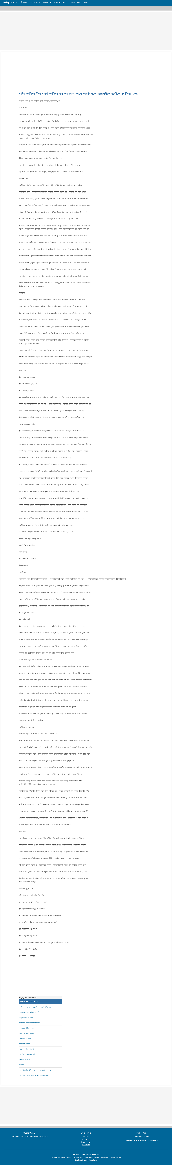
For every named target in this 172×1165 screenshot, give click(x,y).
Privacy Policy (86, 1142)
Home (24, 2)
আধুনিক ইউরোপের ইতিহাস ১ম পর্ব (28, 1012)
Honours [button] (46, 2)
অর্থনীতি (21, 1065)
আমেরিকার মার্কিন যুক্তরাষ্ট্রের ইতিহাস (29, 1023)
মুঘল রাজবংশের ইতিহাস (25, 1038)
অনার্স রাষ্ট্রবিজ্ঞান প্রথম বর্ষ (27, 1054)
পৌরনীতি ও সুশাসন (24, 1059)
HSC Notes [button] (34, 2)
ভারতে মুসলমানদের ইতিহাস (26, 1033)
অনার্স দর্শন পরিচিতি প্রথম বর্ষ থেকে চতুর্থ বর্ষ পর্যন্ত (34, 1075)
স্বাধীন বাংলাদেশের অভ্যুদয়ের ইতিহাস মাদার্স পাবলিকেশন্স (35, 1007)
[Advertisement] (73, 31)
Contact (86, 2)
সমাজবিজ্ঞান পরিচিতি (24, 1044)
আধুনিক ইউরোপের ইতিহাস (26, 1017)
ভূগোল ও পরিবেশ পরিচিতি (26, 1049)
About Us (86, 1136)
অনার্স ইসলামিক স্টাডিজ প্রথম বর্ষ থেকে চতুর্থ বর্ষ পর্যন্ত (35, 1070)
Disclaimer (86, 1145)
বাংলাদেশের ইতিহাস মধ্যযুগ (26, 1028)
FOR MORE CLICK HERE (28, 1002)
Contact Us (86, 1139)
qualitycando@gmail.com (88, 1160)
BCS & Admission (60, 2)
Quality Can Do (9, 2)
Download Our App (142, 1136)
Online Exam (75, 2)
